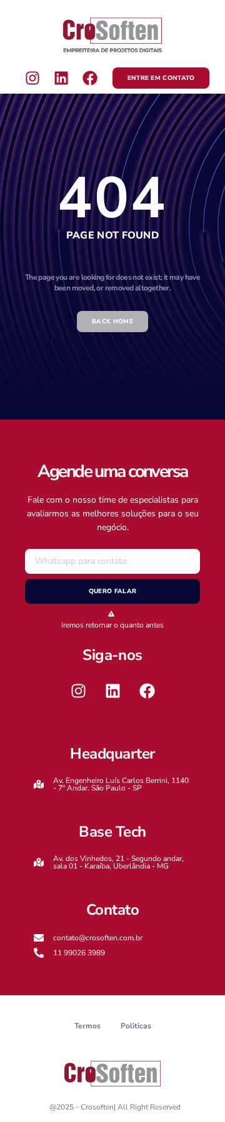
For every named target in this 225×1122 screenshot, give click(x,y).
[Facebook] (90, 77)
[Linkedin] (61, 77)
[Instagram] (32, 77)
